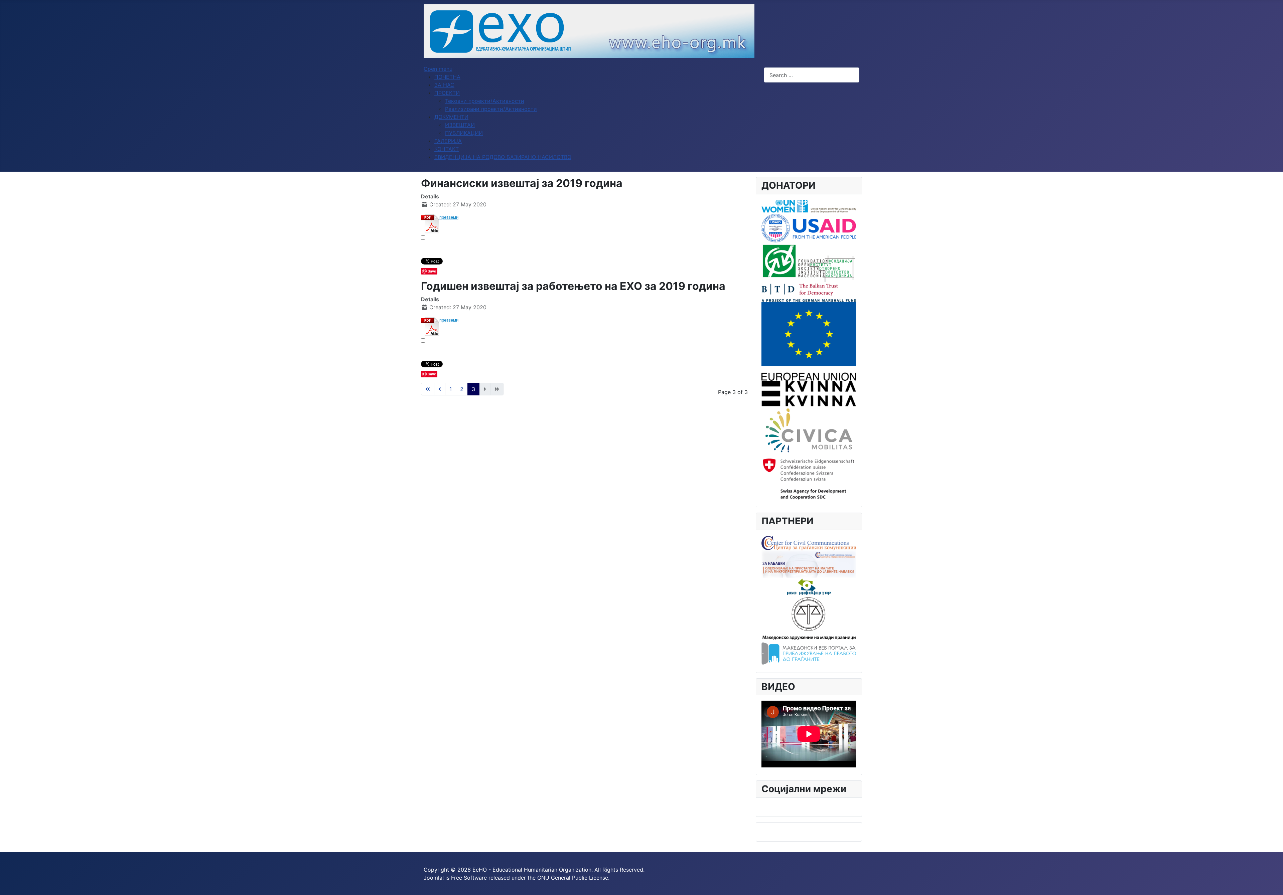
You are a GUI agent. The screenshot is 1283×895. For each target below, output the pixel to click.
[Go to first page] (427, 389)
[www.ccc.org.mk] (808, 542)
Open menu (438, 68)
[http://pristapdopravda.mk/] (808, 653)
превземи (448, 217)
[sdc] (808, 477)
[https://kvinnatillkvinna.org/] (808, 393)
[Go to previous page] (439, 389)
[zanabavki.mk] (808, 563)
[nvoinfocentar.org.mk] (808, 586)
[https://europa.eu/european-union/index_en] (808, 341)
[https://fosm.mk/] (808, 262)
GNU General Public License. (573, 877)
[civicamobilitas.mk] (808, 429)
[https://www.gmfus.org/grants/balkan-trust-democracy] (808, 292)
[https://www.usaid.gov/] (808, 227)
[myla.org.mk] (808, 618)
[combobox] (811, 74)
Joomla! (434, 877)
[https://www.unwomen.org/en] (808, 205)
